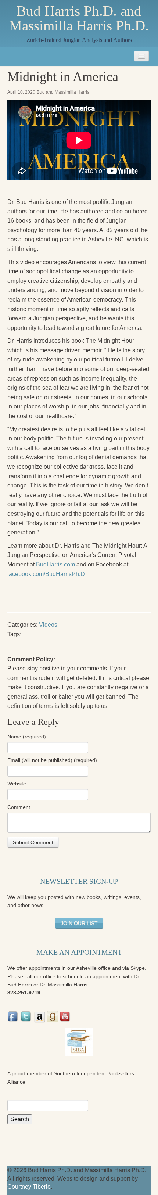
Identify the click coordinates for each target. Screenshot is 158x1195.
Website (16, 784)
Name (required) (26, 736)
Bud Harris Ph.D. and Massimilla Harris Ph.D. (79, 18)
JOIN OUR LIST (79, 923)
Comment (18, 807)
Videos (48, 625)
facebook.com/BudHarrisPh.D (46, 574)
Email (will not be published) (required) (52, 760)
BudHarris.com (55, 564)
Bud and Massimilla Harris (63, 92)
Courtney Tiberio (29, 1187)
